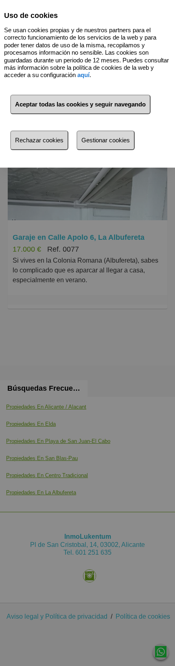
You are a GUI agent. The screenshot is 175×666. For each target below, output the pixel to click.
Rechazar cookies (39, 140)
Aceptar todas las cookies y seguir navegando (80, 104)
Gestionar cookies (105, 140)
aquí (83, 74)
